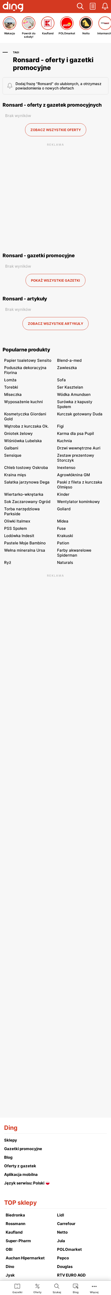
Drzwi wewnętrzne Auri (78, 448)
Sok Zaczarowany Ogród (27, 501)
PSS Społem (15, 528)
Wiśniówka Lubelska (23, 440)
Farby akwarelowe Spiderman (74, 553)
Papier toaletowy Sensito (27, 360)
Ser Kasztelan (70, 387)
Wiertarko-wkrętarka (23, 494)
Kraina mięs (15, 474)
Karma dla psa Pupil (75, 433)
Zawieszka (67, 367)
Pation (63, 542)
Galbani (11, 448)
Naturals (65, 562)
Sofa (61, 379)
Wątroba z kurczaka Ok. (26, 426)
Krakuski (65, 535)
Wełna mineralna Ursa (24, 550)
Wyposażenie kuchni (23, 401)
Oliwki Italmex (17, 521)
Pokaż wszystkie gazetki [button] (55, 280)
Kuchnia (64, 440)
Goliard (63, 508)
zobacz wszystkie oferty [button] (55, 130)
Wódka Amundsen (74, 394)
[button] (80, 6)
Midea (62, 521)
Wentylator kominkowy (78, 501)
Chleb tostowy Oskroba (26, 467)
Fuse (61, 528)
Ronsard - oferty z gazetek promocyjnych (52, 105)
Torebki (11, 387)
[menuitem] (17, 1288)
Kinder (63, 494)
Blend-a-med (69, 360)
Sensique (12, 455)
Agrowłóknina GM (73, 474)
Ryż (7, 562)
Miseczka (13, 394)
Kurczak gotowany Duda (79, 413)
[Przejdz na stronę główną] (13, 7)
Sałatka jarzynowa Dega (27, 482)
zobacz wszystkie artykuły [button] (55, 323)
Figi (60, 426)
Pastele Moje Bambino (25, 542)
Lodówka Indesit (19, 535)
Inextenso (66, 467)
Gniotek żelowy (18, 433)
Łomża (10, 379)
